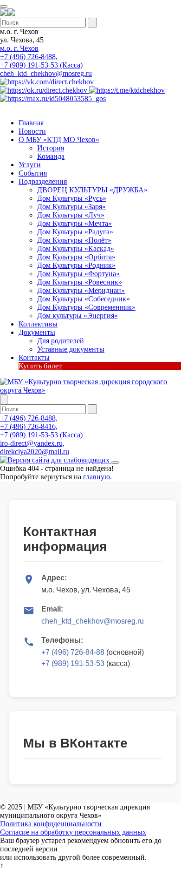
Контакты (34, 357)
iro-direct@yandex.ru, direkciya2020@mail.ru (34, 447)
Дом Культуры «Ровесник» (79, 282)
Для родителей (60, 341)
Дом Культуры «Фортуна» (78, 274)
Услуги (30, 165)
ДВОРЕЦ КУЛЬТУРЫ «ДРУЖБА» (92, 190)
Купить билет (40, 366)
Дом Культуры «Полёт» (74, 240)
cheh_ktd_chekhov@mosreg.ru (46, 73)
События (33, 173)
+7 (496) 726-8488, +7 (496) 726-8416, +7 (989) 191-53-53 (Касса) (41, 426)
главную (96, 477)
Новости (32, 131)
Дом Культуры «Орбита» (76, 257)
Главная (31, 123)
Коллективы (38, 324)
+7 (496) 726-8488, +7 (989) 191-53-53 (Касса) (41, 61)
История (50, 148)
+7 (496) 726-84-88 (72, 652)
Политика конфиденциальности (51, 824)
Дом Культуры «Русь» (71, 198)
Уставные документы (70, 349)
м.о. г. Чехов (19, 48)
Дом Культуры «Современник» (86, 307)
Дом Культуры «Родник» (76, 265)
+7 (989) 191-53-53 (72, 663)
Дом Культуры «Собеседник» (83, 299)
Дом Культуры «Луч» (70, 215)
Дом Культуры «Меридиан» (81, 290)
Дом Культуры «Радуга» (75, 232)
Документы (37, 332)
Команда (51, 156)
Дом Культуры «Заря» (71, 207)
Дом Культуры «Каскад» (75, 248)
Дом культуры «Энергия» (77, 315)
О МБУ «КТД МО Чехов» (59, 139)
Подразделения (43, 181)
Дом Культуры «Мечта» (74, 223)
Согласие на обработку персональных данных (73, 832)
